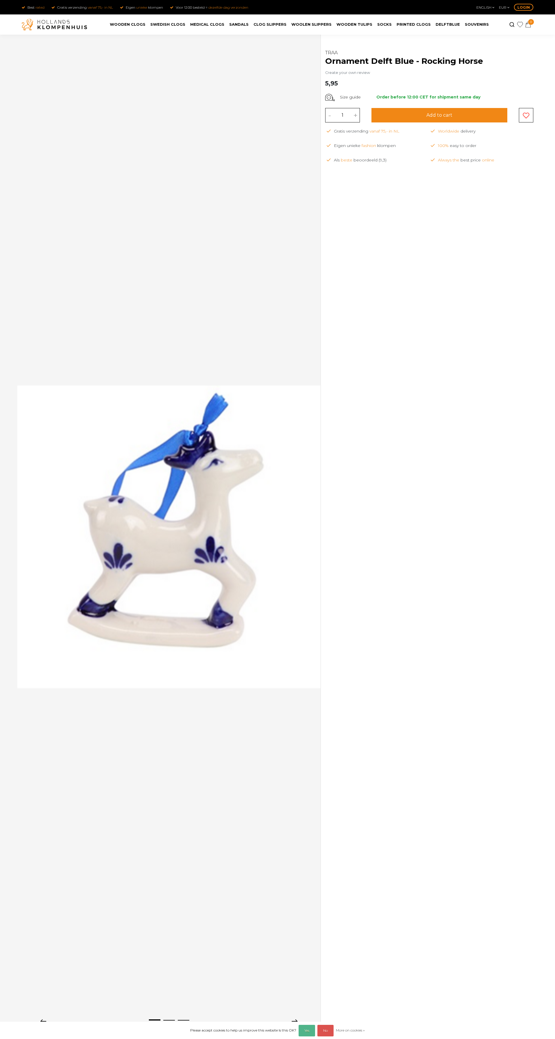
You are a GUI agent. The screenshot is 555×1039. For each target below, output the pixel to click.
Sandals (239, 24)
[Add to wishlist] (526, 115)
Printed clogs (414, 24)
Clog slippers (270, 24)
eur (503, 7)
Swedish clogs (167, 24)
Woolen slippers (311, 24)
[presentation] (43, 1020)
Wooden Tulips (354, 24)
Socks (384, 24)
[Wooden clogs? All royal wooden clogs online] (54, 24)
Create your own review (347, 72)
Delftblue (448, 24)
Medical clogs (207, 24)
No (325, 1030)
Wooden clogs (127, 24)
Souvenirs (477, 24)
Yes (306, 1030)
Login (523, 7)
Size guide (350, 97)
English (484, 7)
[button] (154, 1020)
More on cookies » (350, 1030)
